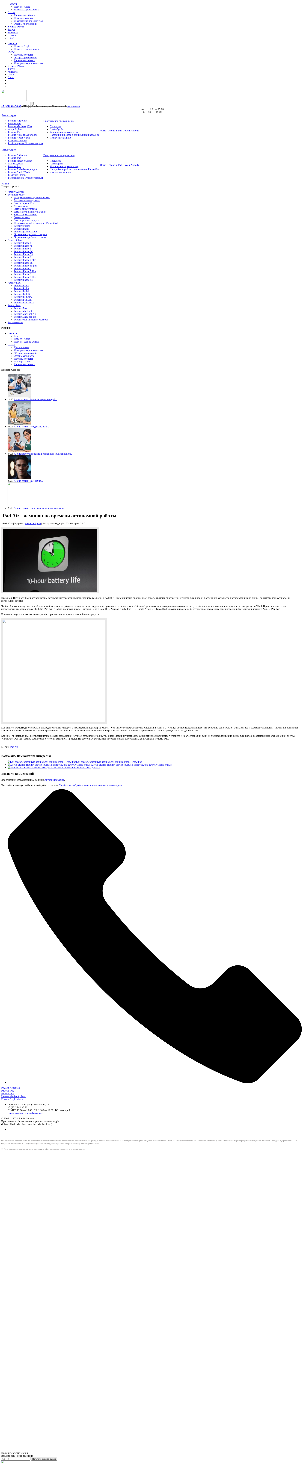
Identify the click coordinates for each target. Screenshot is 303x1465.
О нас (11, 38)
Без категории (15, 322)
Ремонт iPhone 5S (23, 254)
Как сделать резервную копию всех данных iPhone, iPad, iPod (109, 762)
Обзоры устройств (24, 356)
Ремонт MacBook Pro (25, 316)
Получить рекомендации (44, 1459)
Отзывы (12, 35)
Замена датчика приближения (30, 211)
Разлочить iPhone (17, 140)
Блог (16, 336)
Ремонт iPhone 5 (22, 248)
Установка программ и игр (64, 132)
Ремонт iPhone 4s (23, 245)
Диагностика (21, 206)
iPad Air (14, 747)
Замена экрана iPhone (25, 214)
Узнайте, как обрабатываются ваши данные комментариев (90, 785)
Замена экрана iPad (24, 203)
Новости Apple (22, 6)
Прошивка (55, 126)
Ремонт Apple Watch (19, 137)
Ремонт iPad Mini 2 (24, 302)
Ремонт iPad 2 (21, 285)
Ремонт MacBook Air (25, 314)
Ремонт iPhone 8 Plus (25, 277)
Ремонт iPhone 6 (22, 257)
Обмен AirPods (131, 130)
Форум (11, 29)
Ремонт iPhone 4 (22, 243)
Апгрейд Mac (15, 129)
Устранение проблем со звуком (30, 234)
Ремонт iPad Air (22, 294)
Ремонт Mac (14, 305)
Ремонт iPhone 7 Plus (25, 271)
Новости (12, 4)
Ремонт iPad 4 (21, 291)
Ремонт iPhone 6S (23, 262)
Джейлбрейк (56, 129)
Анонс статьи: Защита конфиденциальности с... (39, 508)
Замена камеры (22, 217)
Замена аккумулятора (25, 208)
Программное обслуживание (58, 121)
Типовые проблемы (24, 15)
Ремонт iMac (20, 308)
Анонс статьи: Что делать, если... (31, 426)
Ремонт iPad (14, 123)
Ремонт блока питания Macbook (31, 319)
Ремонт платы (21, 228)
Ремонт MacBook (23, 311)
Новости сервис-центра (26, 9)
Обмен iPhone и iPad (111, 130)
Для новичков (21, 347)
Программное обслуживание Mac (32, 197)
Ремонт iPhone (15, 240)
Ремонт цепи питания (25, 231)
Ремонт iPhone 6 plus (25, 260)
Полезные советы (23, 18)
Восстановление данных (27, 200)
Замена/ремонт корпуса (26, 220)
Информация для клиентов (28, 21)
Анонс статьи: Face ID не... (28, 480)
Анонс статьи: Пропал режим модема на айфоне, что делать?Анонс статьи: (131, 764)
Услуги (5, 183)
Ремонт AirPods (16, 191)
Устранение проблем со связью (30, 237)
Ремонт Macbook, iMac (20, 126)
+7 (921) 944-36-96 (11, 106)
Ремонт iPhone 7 (22, 268)
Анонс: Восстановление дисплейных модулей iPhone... (43, 453)
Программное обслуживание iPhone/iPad (36, 223)
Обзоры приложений (25, 23)
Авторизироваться (54, 779)
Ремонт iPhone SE (23, 279)
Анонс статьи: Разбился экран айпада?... (35, 399)
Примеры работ (22, 361)
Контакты (13, 32)
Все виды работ (16, 194)
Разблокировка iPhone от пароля (25, 143)
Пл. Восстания (73, 106)
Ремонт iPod (14, 132)
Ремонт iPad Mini (23, 299)
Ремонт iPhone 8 (22, 274)
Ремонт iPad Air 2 (23, 297)
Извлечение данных (60, 137)
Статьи (11, 12)
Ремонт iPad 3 (21, 288)
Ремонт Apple (9, 115)
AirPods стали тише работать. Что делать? (77, 767)
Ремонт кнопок (22, 226)
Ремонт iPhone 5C (23, 251)
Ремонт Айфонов (17, 120)
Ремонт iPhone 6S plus (25, 265)
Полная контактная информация (25, 1113)
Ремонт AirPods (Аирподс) (22, 134)
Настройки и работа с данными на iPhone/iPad (74, 134)
